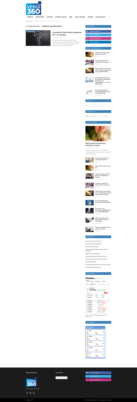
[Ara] (109, 17)
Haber (56, 37)
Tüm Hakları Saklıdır (102, 400)
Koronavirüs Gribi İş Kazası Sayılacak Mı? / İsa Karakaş (66, 33)
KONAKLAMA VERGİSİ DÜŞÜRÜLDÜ (93, 244)
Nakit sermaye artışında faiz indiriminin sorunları (102, 53)
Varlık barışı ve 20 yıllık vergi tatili (92, 253)
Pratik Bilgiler (100, 17)
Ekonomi (90, 17)
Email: (86, 116)
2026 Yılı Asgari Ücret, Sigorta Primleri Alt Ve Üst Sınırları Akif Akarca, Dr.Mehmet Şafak (103, 70)
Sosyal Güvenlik (80, 17)
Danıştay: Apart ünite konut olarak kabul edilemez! (102, 158)
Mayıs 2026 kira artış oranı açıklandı (93, 241)
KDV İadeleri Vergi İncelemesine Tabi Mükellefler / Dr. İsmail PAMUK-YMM (103, 210)
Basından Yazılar (61, 17)
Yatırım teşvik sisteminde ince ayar (103, 166)
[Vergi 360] (34, 7)
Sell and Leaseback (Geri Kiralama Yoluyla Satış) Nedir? (103, 201)
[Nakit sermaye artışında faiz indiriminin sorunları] (98, 133)
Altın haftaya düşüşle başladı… (92, 246)
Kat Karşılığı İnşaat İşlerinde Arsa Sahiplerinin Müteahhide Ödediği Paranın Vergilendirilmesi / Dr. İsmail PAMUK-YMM (102, 81)
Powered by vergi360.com (90, 400)
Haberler (30, 17)
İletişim (109, 400)
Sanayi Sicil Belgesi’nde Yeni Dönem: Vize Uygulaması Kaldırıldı (102, 175)
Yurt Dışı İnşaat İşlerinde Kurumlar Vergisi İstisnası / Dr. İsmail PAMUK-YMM (103, 91)
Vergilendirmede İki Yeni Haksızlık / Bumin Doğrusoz (102, 61)
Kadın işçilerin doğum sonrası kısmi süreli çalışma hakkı (98, 264)
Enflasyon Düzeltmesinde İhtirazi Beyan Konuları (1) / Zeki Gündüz (102, 219)
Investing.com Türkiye (98, 315)
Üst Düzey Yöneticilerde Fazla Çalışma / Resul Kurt (103, 228)
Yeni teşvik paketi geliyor (91, 261)
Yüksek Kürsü (39, 17)
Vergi (70, 17)
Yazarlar (50, 17)
